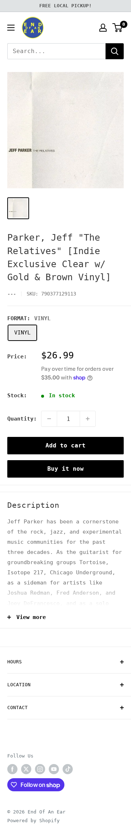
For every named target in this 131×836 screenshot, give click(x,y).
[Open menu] (11, 28)
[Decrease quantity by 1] (49, 418)
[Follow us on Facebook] (12, 769)
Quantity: (22, 418)
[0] (117, 27)
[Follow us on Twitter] (26, 769)
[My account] (103, 28)
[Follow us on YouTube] (54, 769)
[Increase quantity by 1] (87, 418)
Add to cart (65, 445)
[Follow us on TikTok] (68, 769)
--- (11, 294)
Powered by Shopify (33, 820)
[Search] (115, 51)
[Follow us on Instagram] (40, 769)
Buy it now (65, 468)
